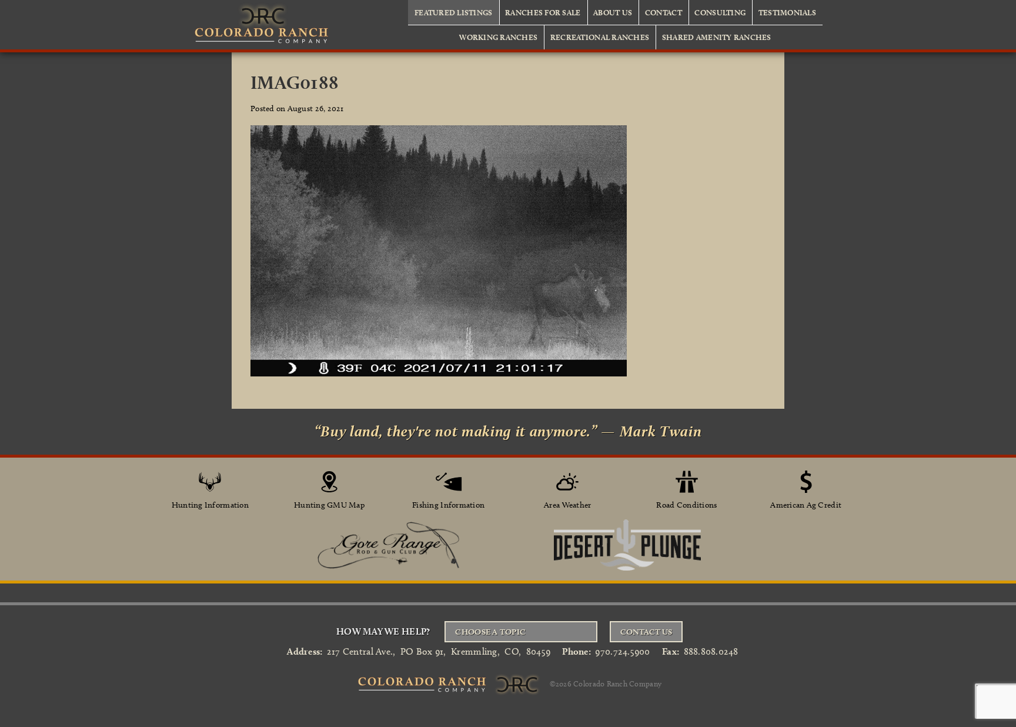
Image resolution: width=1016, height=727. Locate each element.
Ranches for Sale (542, 12)
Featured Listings (454, 12)
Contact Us (646, 631)
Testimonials (787, 12)
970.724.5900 (622, 651)
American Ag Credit (805, 505)
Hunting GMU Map (329, 505)
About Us (612, 12)
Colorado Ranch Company (617, 683)
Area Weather (567, 505)
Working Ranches (498, 37)
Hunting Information (210, 505)
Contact (663, 12)
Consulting (720, 12)
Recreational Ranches (599, 37)
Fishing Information (448, 505)
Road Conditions (686, 505)
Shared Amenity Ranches (716, 37)
